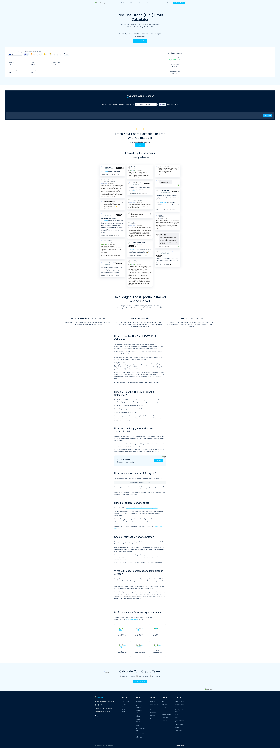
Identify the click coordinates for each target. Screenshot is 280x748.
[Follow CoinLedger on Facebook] (95, 705)
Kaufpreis (33, 62)
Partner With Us (154, 704)
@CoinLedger (104, 171)
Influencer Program (179, 704)
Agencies (177, 727)
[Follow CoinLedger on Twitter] (101, 705)
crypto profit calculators (132, 619)
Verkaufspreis (56, 62)
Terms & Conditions (166, 714)
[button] (115, 3)
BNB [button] (46, 54)
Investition (12, 62)
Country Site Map (179, 724)
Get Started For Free (179, 2)
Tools (176, 714)
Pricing (123, 707)
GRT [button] (27, 54)
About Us (152, 701)
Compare (152, 715)
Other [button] (66, 54)
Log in (168, 2)
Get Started (140, 145)
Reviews (124, 704)
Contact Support (180, 745)
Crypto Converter (140, 733)
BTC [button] (34, 54)
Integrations (133, 2)
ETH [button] (40, 54)
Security (164, 707)
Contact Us (153, 712)
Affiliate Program (179, 707)
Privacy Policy (165, 717)
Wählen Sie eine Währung (15, 52)
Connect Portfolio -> (140, 41)
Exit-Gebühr (34, 70)
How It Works (125, 701)
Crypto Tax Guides (179, 701)
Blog (151, 718)
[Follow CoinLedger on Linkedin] (98, 705)
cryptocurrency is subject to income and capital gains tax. (142, 507)
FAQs (163, 701)
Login (176, 717)
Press (151, 709)
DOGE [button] (53, 54)
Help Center (165, 704)
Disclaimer (164, 720)
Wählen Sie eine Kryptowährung (32, 51)
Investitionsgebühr (14, 70)
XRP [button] (60, 54)
